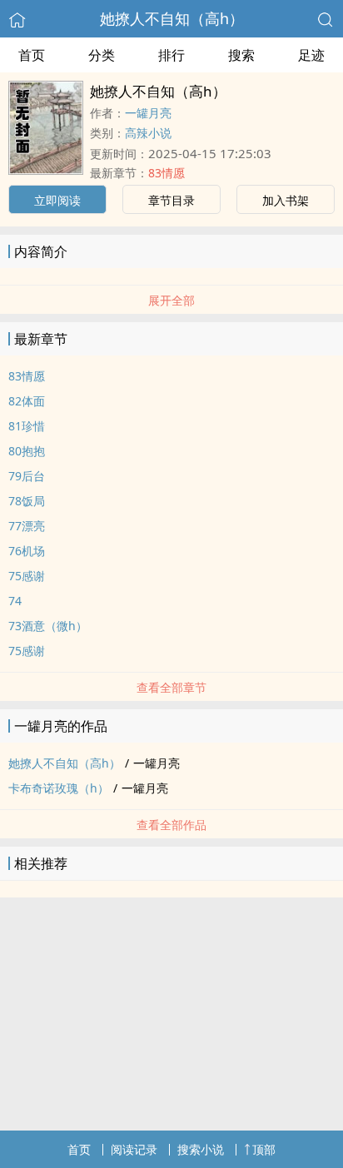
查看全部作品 (171, 825)
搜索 (241, 55)
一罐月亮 (148, 113)
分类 (101, 55)
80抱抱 (26, 451)
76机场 (26, 551)
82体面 (26, 401)
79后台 (26, 476)
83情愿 (166, 173)
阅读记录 (134, 1149)
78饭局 (26, 501)
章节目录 (171, 200)
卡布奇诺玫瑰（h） (58, 788)
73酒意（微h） (47, 626)
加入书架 (285, 200)
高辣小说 (148, 133)
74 (15, 601)
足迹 (311, 55)
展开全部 (171, 300)
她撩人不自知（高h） (172, 18)
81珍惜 (26, 426)
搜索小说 (200, 1149)
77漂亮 (26, 526)
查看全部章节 (171, 687)
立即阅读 (57, 200)
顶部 (264, 1149)
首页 (31, 55)
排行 (171, 55)
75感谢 (26, 576)
